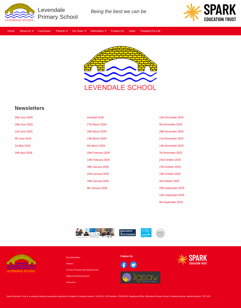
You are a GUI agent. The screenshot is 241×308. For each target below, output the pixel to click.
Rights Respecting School (77, 276)
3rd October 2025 (169, 181)
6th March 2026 (96, 145)
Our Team (77, 31)
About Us (25, 31)
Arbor (132, 31)
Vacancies (70, 282)
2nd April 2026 (95, 117)
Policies (69, 264)
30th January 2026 (98, 166)
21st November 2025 (171, 138)
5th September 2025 (171, 202)
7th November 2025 (170, 152)
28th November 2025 (171, 131)
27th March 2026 (97, 124)
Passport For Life (151, 31)
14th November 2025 (171, 145)
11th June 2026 (24, 131)
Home (11, 31)
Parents (60, 31)
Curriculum (44, 31)
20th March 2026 (97, 131)
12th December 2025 (171, 117)
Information (97, 31)
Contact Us (117, 31)
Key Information (73, 257)
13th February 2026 (98, 159)
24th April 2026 (23, 152)
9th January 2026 (97, 188)
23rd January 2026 (98, 173)
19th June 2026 (24, 124)
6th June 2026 (23, 138)
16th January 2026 (98, 181)
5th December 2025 (170, 124)
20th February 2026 (98, 152)
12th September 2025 (171, 195)
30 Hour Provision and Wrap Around (82, 270)
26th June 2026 (24, 117)
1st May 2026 (22, 145)
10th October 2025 (170, 173)
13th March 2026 (97, 138)
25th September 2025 (171, 188)
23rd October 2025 (170, 159)
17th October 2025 (170, 166)
